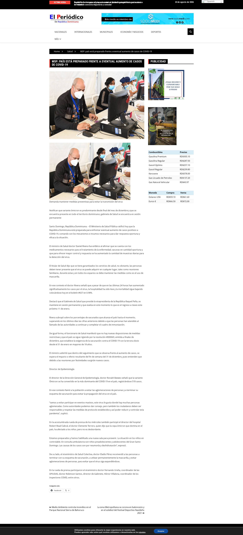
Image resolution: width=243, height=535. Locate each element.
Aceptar (161, 531)
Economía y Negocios (131, 32)
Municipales (106, 32)
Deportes (156, 32)
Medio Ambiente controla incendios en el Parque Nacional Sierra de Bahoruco (70, 508)
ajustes (142, 532)
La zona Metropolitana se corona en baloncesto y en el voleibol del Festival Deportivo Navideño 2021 (120, 510)
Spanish (211, 1)
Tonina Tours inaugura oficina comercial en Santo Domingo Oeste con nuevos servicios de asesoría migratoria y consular (107, 3)
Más (57, 39)
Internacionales (83, 32)
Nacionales (61, 32)
